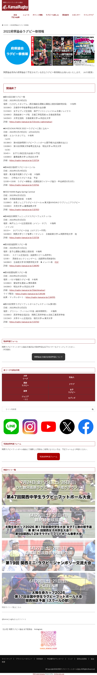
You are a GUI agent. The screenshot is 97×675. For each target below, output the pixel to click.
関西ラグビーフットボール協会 (69, 669)
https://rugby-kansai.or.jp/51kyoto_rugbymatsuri (30, 121)
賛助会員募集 (82, 659)
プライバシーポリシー (24, 659)
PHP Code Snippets (39, 674)
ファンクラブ (88, 15)
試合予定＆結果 (15, 16)
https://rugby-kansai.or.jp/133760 (24, 322)
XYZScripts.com (59, 674)
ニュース (26, 15)
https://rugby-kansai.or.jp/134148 (30, 293)
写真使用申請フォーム (48, 456)
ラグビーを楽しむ (52, 15)
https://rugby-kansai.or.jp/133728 (24, 237)
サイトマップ (7, 659)
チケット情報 (38, 15)
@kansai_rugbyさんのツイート (14, 619)
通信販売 (65, 15)
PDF (57, 262)
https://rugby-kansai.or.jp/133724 (24, 160)
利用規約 (40, 659)
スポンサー (76, 15)
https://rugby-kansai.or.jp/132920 (24, 209)
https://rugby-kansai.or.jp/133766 (24, 185)
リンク (70, 659)
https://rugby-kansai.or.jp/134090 (24, 265)
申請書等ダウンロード (55, 659)
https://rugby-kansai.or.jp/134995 (40, 297)
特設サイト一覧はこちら (11, 607)
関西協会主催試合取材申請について (48, 357)
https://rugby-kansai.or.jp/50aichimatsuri (27, 290)
